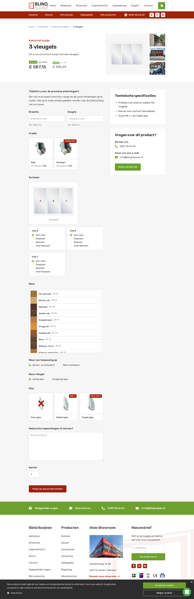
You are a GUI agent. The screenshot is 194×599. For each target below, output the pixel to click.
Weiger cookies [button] (164, 593)
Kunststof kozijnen (60, 27)
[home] (38, 5)
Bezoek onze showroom (104, 576)
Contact (148, 5)
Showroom (81, 5)
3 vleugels (78, 27)
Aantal (33, 467)
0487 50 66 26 (135, 14)
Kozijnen (33, 14)
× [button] (191, 582)
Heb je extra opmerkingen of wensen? (51, 428)
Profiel (33, 133)
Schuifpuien (66, 14)
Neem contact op (127, 167)
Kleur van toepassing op (43, 360)
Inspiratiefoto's (100, 5)
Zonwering (67, 556)
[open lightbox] (127, 54)
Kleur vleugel (36, 374)
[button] (65, 593)
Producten (43, 27)
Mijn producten (37, 576)
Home (53, 5)
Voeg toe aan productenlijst (47, 489)
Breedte (34, 112)
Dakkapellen (86, 14)
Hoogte (72, 112)
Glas (31, 388)
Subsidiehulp (119, 5)
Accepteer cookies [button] (164, 585)
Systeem (34, 177)
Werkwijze (66, 5)
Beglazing (66, 569)
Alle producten (108, 14)
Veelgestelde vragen (40, 569)
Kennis (32, 556)
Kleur (32, 284)
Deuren (49, 14)
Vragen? (135, 5)
